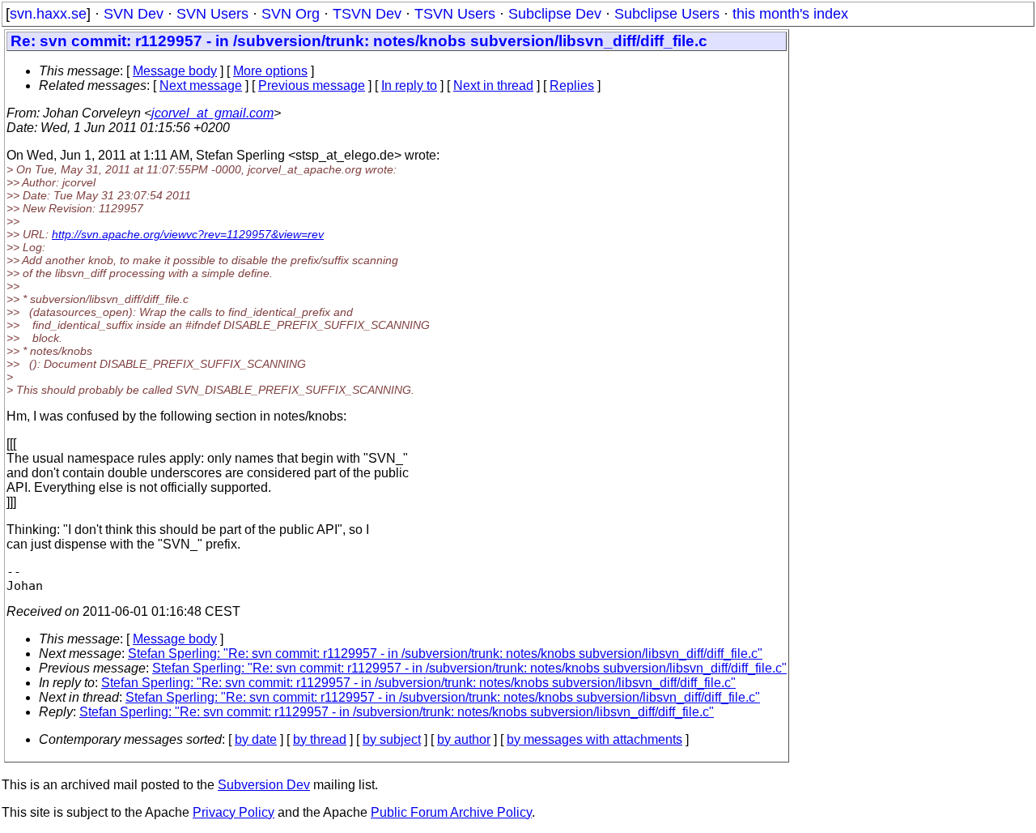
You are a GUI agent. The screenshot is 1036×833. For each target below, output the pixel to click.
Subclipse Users (667, 14)
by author (463, 739)
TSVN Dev (367, 14)
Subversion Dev (264, 785)
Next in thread (493, 85)
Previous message (311, 85)
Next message (200, 85)
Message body (175, 71)
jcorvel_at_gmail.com (212, 113)
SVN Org (290, 14)
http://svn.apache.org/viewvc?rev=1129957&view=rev (188, 234)
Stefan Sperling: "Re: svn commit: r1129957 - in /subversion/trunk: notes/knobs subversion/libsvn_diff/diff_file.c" (445, 653)
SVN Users (212, 14)
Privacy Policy (233, 812)
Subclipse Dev (554, 14)
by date (256, 739)
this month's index (790, 14)
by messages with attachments (594, 739)
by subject (392, 739)
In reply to (409, 85)
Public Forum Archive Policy (451, 812)
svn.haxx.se (48, 14)
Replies (572, 85)
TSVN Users (454, 14)
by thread (319, 739)
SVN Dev (133, 14)
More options (270, 71)
